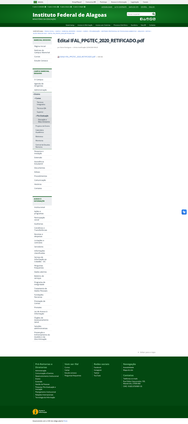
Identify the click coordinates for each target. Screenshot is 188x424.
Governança (70, 25)
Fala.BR (143, 25)
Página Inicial (49, 31)
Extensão (38, 382)
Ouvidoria (134, 25)
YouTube (144, 19)
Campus (57, 31)
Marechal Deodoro (68, 31)
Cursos (85, 31)
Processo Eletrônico (121, 25)
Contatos (152, 25)
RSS (154, 19)
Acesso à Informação (85, 25)
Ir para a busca (65, 7)
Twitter (151, 19)
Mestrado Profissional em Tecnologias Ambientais (118, 31)
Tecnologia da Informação (45, 397)
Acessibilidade (107, 7)
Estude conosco (71, 373)
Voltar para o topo (147, 352)
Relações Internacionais (44, 395)
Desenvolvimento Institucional (47, 376)
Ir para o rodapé (79, 7)
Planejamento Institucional (45, 392)
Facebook (141, 19)
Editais (148, 31)
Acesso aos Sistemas (103, 25)
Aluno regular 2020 (40, 33)
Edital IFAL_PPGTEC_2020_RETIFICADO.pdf (77, 57)
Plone (65, 421)
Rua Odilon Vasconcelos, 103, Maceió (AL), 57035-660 (134, 382)
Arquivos (141, 31)
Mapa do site (133, 7)
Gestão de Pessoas (42, 384)
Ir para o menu (53, 7)
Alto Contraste (120, 7)
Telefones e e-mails (130, 379)
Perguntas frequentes (73, 376)
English (152, 7)
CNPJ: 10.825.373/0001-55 (132, 386)
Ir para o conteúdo (39, 7)
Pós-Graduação (94, 31)
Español (144, 7)
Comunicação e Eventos (44, 373)
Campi (67, 370)
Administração (40, 371)
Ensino (79, 31)
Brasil (40, 2)
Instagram (147, 19)
